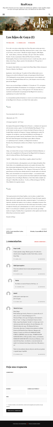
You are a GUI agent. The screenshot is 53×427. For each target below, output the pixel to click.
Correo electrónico (34, 388)
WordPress (23, 423)
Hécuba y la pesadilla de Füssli (38, 231)
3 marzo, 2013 (22, 42)
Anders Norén (36, 423)
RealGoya (26, 4)
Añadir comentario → (40, 241)
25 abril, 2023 (18, 301)
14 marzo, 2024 (20, 286)
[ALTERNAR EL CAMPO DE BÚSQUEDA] (49, 14)
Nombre (8, 388)
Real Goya (11, 42)
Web (7, 396)
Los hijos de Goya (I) (20, 37)
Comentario (10, 372)
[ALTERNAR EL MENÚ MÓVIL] (4, 14)
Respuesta (42, 286)
